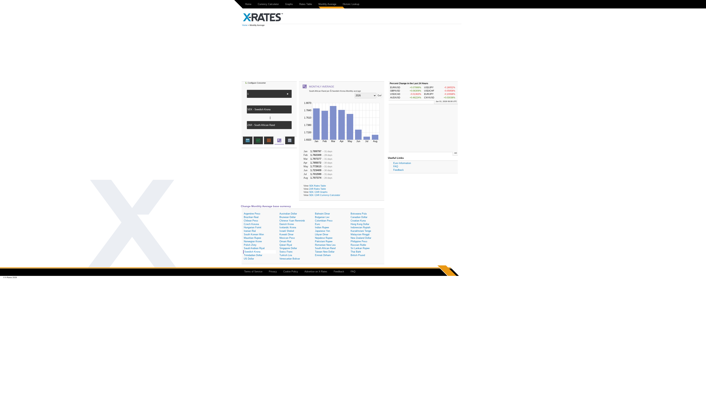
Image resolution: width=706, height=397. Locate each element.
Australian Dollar (288, 213)
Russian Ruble (358, 245)
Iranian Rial (250, 231)
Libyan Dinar (321, 234)
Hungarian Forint (252, 227)
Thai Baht (356, 251)
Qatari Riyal (285, 245)
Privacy (273, 271)
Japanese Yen (322, 231)
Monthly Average (327, 4)
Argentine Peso (252, 213)
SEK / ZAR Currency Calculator (324, 195)
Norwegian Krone (253, 241)
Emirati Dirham (323, 255)
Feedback (398, 170)
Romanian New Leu (325, 245)
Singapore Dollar (288, 248)
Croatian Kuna (358, 220)
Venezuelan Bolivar (289, 258)
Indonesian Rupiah (360, 227)
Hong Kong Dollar (360, 224)
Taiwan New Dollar (324, 251)
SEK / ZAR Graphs (318, 192)
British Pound (358, 255)
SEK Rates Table (317, 186)
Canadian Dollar (359, 217)
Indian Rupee (322, 227)
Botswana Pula (359, 213)
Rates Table (305, 4)
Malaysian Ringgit (360, 234)
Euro (317, 224)
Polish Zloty (250, 245)
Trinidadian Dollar (253, 255)
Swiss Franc (286, 251)
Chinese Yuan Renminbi (292, 220)
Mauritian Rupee (252, 238)
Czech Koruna (251, 224)
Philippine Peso (359, 241)
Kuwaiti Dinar (286, 234)
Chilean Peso (251, 220)
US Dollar (249, 258)
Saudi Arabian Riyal (254, 248)
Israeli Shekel (286, 231)
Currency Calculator (268, 4)
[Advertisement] (353, 54)
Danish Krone (286, 224)
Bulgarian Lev (322, 217)
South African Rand (325, 248)
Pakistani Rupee (323, 241)
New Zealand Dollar (361, 238)
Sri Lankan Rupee (360, 248)
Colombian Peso (323, 220)
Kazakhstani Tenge (361, 231)
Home (248, 4)
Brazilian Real (251, 217)
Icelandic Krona (287, 227)
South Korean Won (254, 234)
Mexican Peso (287, 238)
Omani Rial (285, 241)
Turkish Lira (285, 255)
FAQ (395, 166)
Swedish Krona (252, 251)
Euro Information (402, 163)
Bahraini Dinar (322, 213)
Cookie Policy (290, 271)
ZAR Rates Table (317, 189)
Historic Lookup (351, 4)
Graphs (289, 4)
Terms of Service (253, 271)
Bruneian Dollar (287, 217)
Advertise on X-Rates (315, 271)
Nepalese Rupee (323, 238)
